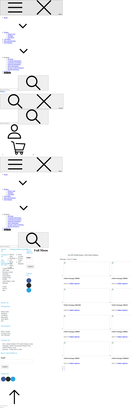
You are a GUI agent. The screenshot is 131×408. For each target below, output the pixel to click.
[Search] (33, 83)
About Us (3, 250)
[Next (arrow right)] (2, 407)
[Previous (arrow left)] (1, 407)
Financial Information (14, 64)
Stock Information (13, 66)
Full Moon (11, 37)
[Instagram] (28, 285)
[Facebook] (28, 280)
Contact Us (4, 256)
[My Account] (14, 138)
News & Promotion (10, 41)
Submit (30, 266)
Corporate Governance (14, 62)
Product (6, 32)
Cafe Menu (7, 39)
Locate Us (7, 71)
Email (28, 257)
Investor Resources (13, 69)
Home (6, 17)
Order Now (7, 73)
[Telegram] (28, 290)
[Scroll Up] (14, 403)
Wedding (10, 36)
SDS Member (8, 42)
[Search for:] (9, 89)
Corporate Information (14, 61)
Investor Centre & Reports (16, 68)
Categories (14, 249)
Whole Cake (11, 34)
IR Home (10, 59)
